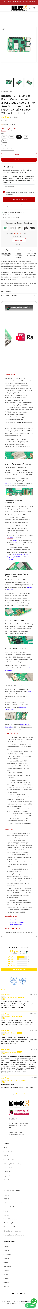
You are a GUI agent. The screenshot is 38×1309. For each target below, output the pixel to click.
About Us (6, 1180)
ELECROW (7, 1282)
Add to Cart (19, 240)
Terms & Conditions (10, 1160)
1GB (5, 137)
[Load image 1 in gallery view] (9, 82)
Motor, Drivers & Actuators (12, 1231)
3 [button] (19, 1094)
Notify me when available (19, 199)
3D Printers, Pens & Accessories (14, 1223)
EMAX (6, 1262)
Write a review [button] (19, 970)
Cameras (6, 1215)
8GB (26, 137)
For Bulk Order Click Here (6, 254)
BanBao (6, 1278)
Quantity (3, 145)
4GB (18, 137)
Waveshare (7, 1266)
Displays (6, 1211)
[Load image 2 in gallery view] (19, 82)
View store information (11, 217)
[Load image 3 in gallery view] (29, 82)
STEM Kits (7, 1199)
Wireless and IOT (9, 1227)
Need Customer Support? (19, 255)
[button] (3, 8)
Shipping (3, 130)
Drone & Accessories (10, 1219)
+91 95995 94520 (16, 1132)
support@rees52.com (18, 1134)
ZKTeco (6, 1274)
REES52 (6, 1246)
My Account (7, 1148)
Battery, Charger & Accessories (14, 1235)
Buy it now (19, 160)
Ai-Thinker (7, 1254)
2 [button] (16, 1094)
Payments (7, 1176)
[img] (5, 995)
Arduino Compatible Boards (13, 1203)
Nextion (6, 1258)
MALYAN (6, 1286)
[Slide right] (36, 83)
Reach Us (7, 1184)
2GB (12, 137)
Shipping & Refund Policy (12, 1164)
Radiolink (7, 1270)
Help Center (8, 1156)
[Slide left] (2, 83)
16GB (4, 141)
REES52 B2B (7, 1172)
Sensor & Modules (9, 1207)
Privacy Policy (8, 1168)
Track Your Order (9, 1152)
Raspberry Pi (8, 1195)
